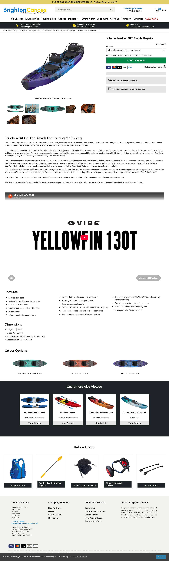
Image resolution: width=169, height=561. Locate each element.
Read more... (150, 517)
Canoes (62, 18)
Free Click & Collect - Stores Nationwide (128, 89)
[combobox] (136, 50)
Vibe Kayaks (161, 44)
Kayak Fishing (32, 18)
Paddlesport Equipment (19, 30)
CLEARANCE (151, 18)
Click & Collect (55, 515)
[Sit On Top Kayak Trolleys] (118, 467)
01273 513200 (134, 11)
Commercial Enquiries (95, 511)
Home (5, 30)
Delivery (52, 511)
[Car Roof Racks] (151, 468)
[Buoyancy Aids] (18, 468)
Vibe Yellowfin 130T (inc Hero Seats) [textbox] (124, 50)
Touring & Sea (48, 18)
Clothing (114, 18)
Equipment (102, 18)
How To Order (54, 508)
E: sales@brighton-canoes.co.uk (25, 523)
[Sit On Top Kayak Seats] (84, 468)
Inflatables (74, 18)
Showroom (53, 518)
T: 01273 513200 (18, 521)
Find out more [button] (81, 557)
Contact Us (90, 508)
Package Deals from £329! (105, 2)
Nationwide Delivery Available (125, 81)
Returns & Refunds (93, 521)
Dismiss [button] (161, 557)
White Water (88, 18)
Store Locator (91, 515)
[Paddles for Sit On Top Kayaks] (51, 467)
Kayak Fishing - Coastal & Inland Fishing (47, 30)
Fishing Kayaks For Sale (74, 30)
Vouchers (138, 18)
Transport (126, 18)
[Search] (111, 10)
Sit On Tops (17, 18)
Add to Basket (136, 60)
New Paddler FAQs (93, 518)
